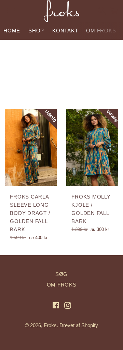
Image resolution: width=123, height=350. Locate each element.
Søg (61, 274)
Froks (50, 325)
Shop (36, 30)
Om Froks (101, 30)
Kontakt (65, 30)
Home (11, 30)
